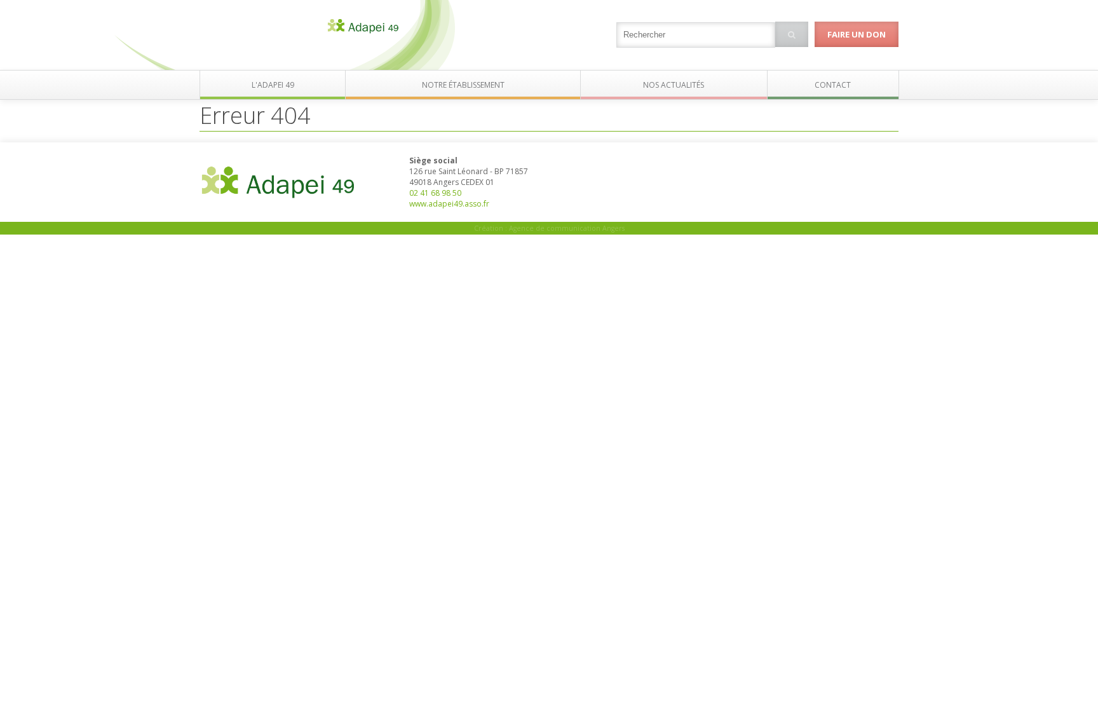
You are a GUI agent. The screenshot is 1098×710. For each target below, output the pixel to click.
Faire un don (856, 34)
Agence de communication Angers (567, 228)
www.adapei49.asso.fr (449, 203)
